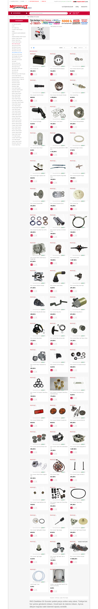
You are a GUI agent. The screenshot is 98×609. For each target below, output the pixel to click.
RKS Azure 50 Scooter (16, 45)
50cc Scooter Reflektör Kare (36, 420)
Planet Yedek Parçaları (16, 128)
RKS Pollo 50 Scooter (16, 57)
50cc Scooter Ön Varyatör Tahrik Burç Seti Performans (58, 393)
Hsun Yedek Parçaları (16, 105)
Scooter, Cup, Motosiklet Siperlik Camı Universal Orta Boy (58, 585)
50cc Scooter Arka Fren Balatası (57, 68)
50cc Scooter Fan (74, 203)
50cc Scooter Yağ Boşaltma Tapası (38, 530)
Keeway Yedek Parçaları (17, 116)
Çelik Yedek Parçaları (16, 96)
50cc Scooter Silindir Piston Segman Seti (38, 475)
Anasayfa (12, 16)
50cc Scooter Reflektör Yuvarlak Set (58, 420)
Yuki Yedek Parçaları (16, 139)
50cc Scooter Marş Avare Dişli (77, 285)
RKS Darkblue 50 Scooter (33, 16)
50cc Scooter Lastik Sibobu (56, 285)
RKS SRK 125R (15, 70)
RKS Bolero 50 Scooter (16, 50)
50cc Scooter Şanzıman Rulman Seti (38, 446)
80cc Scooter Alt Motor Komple (77, 556)
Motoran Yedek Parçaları (17, 123)
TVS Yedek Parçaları (16, 135)
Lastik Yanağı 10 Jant (34, 584)
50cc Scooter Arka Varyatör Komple (58, 95)
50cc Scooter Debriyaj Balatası (77, 121)
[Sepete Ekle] (32, 74)
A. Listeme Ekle (36, 74)
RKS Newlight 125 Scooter (17, 56)
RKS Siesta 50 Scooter (16, 64)
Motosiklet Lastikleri (16, 84)
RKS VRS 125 (15, 72)
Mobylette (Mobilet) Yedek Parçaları (19, 36)
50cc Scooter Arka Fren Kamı (36, 95)
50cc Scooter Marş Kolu (55, 311)
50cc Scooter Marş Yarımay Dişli (57, 338)
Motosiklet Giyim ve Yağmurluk (18, 79)
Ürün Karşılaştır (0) (33, 51)
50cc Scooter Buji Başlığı (35, 121)
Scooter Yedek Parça (16, 144)
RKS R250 (14, 61)
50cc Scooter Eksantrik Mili (36, 203)
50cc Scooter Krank (74, 257)
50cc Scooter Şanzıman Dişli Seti (77, 420)
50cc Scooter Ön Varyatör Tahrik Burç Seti (38, 393)
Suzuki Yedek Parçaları (16, 75)
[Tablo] (33, 48)
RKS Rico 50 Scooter (16, 63)
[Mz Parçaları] (80, 1)
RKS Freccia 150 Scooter (17, 54)
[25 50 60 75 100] (68, 48)
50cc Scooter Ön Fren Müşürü (57, 364)
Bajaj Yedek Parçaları (16, 91)
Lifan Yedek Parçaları (16, 118)
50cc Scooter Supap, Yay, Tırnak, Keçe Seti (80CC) (58, 503)
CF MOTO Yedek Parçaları (17, 29)
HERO (13, 31)
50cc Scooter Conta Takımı (56, 121)
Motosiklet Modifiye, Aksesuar (18, 77)
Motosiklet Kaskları (16, 80)
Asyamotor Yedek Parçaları (17, 89)
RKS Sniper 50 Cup (16, 66)
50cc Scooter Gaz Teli (75, 229)
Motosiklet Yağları (15, 86)
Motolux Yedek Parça (16, 40)
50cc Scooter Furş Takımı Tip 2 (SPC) (38, 229)
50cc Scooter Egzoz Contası (76, 147)
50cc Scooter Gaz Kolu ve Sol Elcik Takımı (58, 230)
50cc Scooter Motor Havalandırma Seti (38, 365)
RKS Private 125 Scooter (17, 59)
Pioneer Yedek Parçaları (16, 41)
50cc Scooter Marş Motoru (76, 311)
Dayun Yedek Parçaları (16, 98)
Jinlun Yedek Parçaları (16, 111)
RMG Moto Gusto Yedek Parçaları (18, 73)
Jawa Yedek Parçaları (16, 109)
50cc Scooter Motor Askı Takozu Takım (78, 338)
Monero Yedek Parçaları (16, 121)
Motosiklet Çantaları (16, 82)
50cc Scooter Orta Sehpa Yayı (77, 392)
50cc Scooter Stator (54, 474)
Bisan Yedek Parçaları (16, 95)
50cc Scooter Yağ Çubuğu (56, 530)
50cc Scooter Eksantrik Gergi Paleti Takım (58, 176)
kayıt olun (69, 1)
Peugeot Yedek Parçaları (17, 125)
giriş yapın (63, 1)
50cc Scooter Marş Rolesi (36, 338)
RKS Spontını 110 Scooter (17, 68)
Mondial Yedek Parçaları (16, 120)
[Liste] (31, 48)
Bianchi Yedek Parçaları (16, 93)
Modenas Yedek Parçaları (17, 38)
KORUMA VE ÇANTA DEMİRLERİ (18, 33)
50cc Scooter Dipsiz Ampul (36, 147)
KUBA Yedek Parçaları (16, 114)
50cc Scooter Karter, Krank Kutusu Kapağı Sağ (38, 258)
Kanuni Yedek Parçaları (16, 112)
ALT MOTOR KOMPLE (16, 24)
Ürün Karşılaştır (34, 74)
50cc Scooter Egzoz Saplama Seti (37, 175)
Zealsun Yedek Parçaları (17, 141)
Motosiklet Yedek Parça (16, 143)
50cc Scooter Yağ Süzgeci (36, 556)
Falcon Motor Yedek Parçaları (18, 102)
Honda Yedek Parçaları (16, 104)
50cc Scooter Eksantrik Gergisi (77, 175)
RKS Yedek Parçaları (20, 16)
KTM (13, 34)
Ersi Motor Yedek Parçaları (17, 100)
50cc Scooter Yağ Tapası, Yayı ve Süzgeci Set (57, 557)
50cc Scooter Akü (34, 68)
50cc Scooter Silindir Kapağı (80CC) (78, 446)
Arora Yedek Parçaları (16, 88)
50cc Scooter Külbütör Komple (37, 285)
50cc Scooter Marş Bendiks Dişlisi (37, 311)
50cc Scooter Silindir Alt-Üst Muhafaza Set (58, 447)
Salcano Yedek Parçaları (17, 132)
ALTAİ (13, 26)
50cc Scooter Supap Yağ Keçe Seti (38, 502)
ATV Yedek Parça (15, 27)
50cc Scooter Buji (74, 95)
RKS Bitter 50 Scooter (16, 47)
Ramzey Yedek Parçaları (17, 130)
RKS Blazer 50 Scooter (16, 48)
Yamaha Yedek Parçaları (17, 137)
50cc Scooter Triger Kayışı (76, 502)
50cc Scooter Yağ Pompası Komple (78, 530)
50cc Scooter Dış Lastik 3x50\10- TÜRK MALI (59, 148)
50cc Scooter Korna (54, 257)
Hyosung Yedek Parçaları (17, 107)
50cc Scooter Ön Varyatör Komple (78, 364)
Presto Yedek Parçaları (16, 127)
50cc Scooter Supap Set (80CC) (77, 474)
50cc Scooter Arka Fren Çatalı (76, 68)
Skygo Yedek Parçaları (16, 134)
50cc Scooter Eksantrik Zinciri (57, 203)
